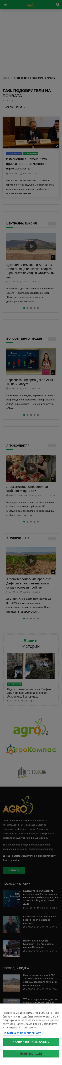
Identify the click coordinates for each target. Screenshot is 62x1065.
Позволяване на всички (31, 1042)
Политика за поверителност (22, 1033)
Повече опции (31, 1053)
